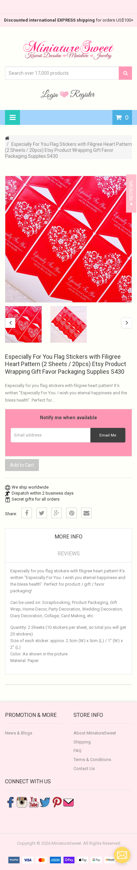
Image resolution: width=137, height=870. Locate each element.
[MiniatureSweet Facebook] (10, 802)
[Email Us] (68, 802)
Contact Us (84, 768)
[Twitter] (41, 513)
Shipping (82, 741)
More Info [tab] (68, 536)
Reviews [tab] (69, 553)
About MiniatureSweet (94, 732)
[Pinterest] (71, 513)
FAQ (77, 750)
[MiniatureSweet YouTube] (33, 802)
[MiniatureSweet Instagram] (22, 802)
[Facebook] (26, 513)
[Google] (56, 513)
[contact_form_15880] (122, 855)
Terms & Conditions (92, 759)
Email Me (107, 435)
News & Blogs (18, 732)
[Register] (82, 94)
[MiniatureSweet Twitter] (45, 802)
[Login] (50, 94)
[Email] (86, 513)
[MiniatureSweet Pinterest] (57, 802)
